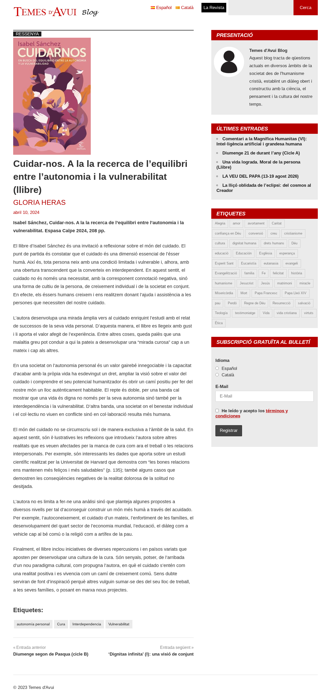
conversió (256, 233)
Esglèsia (265, 253)
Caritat (277, 223)
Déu (294, 243)
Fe (264, 273)
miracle (304, 283)
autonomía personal (33, 624)
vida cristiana (287, 313)
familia (249, 273)
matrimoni (284, 283)
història (296, 273)
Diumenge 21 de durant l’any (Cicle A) (261, 153)
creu (273, 233)
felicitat (278, 273)
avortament (256, 223)
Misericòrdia (224, 293)
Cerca (305, 7)
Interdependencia (86, 624)
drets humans (274, 243)
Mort (243, 293)
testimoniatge (245, 313)
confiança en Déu (228, 233)
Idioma (222, 360)
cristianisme (293, 233)
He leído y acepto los (251, 413)
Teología (221, 313)
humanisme (223, 283)
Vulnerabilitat (118, 624)
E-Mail (221, 386)
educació (221, 253)
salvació (304, 303)
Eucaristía (248, 263)
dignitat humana (244, 243)
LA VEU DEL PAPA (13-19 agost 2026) (260, 176)
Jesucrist (246, 283)
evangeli (291, 263)
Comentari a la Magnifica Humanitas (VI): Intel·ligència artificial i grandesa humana (261, 141)
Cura (61, 624)
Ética (219, 323)
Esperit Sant (224, 263)
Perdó (232, 303)
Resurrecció (281, 303)
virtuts (308, 313)
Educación (244, 253)
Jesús (265, 283)
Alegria (220, 223)
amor (236, 223)
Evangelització (226, 273)
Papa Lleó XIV (295, 293)
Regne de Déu (254, 303)
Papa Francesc (266, 293)
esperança (287, 253)
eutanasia (271, 263)
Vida (266, 313)
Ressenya (27, 34)
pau (217, 303)
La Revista (214, 7)
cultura (220, 243)
